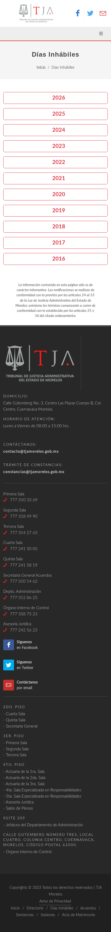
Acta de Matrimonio (78, 915)
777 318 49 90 (22, 516)
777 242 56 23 (22, 630)
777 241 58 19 (22, 565)
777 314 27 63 (22, 533)
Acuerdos (88, 908)
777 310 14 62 (22, 581)
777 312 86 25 (22, 598)
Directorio (35, 908)
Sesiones (48, 915)
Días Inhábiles (61, 908)
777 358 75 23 (22, 614)
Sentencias (25, 915)
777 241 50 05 (22, 549)
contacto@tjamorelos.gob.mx (31, 451)
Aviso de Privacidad (55, 901)
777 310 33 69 (22, 500)
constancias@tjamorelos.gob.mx (33, 472)
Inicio (41, 67)
